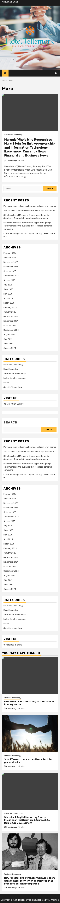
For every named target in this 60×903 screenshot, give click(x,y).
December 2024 (10, 316)
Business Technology (13, 364)
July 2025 (7, 285)
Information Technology (13, 135)
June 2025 (8, 289)
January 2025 (9, 312)
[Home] (5, 73)
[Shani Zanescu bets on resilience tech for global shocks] (30, 733)
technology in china (12, 644)
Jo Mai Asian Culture (13, 403)
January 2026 (9, 257)
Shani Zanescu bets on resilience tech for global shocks (29, 210)
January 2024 (9, 348)
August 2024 (9, 334)
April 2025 (8, 298)
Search (10, 422)
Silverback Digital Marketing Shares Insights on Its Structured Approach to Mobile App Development (27, 820)
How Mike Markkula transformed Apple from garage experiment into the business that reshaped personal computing (27, 225)
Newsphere (39, 900)
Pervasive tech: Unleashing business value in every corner (29, 206)
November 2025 (10, 266)
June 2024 (8, 343)
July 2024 (7, 339)
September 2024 (11, 330)
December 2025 (10, 262)
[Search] (56, 73)
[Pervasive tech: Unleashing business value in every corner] (30, 675)
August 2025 (9, 280)
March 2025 (8, 303)
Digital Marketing (10, 369)
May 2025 (7, 294)
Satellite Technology (12, 387)
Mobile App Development (14, 378)
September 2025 (11, 275)
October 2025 (9, 271)
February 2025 (9, 307)
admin (23, 161)
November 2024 (10, 321)
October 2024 (9, 325)
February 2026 (9, 253)
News (6, 382)
